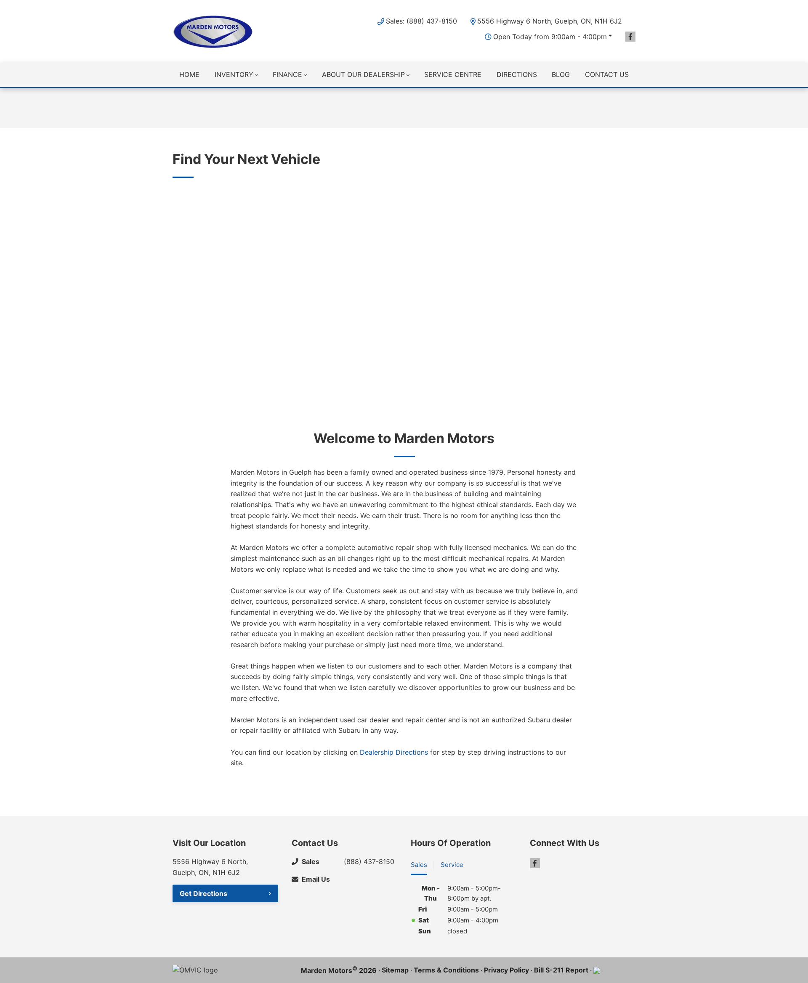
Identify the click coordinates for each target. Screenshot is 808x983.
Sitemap (395, 970)
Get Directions (203, 893)
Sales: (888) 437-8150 (421, 21)
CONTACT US (607, 74)
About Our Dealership (363, 74)
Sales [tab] (419, 865)
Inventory (234, 74)
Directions (517, 74)
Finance (287, 74)
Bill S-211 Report (561, 970)
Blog (561, 74)
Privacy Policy (506, 970)
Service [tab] (452, 865)
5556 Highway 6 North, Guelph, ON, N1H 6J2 (549, 21)
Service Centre (452, 74)
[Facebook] (630, 37)
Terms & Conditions (446, 970)
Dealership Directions (395, 752)
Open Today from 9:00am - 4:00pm (550, 36)
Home (189, 74)
